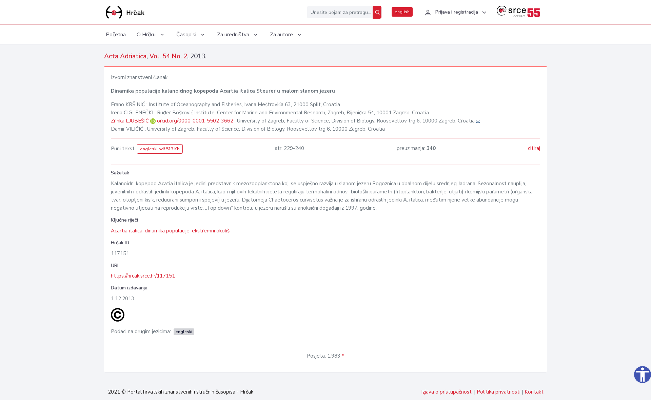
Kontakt (534, 391)
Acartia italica (126, 230)
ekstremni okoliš (211, 230)
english (402, 12)
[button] (455, 12)
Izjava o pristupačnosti (447, 391)
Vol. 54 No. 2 (168, 56)
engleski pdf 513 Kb (160, 149)
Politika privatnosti (498, 391)
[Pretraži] (377, 12)
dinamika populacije (167, 230)
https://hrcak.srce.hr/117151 (143, 275)
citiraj (534, 148)
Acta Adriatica (125, 56)
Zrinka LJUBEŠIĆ (130, 120)
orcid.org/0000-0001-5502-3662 (195, 120)
